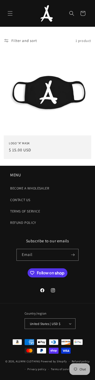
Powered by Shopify (54, 361)
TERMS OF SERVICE (25, 211)
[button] (10, 13)
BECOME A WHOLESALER (29, 188)
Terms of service (61, 369)
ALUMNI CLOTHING (28, 361)
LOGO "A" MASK (19, 143)
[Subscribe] (72, 255)
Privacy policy (36, 369)
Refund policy (81, 361)
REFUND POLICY (23, 222)
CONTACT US (20, 200)
